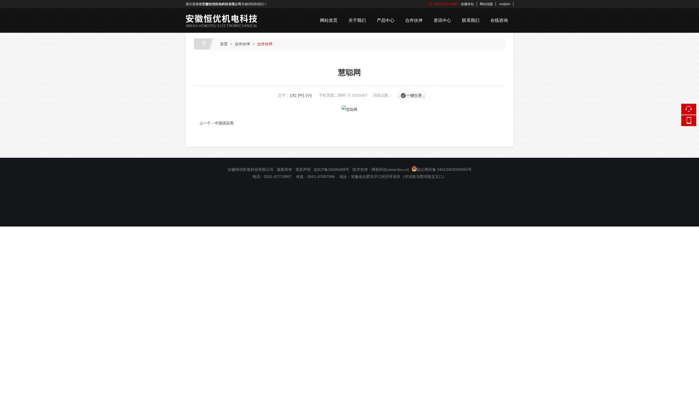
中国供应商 (224, 123)
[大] (293, 95)
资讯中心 (442, 20)
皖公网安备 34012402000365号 (444, 169)
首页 (224, 44)
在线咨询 (499, 20)
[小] (309, 95)
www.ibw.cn (398, 169)
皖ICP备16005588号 (332, 169)
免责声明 (303, 169)
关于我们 (357, 20)
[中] (301, 95)
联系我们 (470, 20)
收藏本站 (467, 4)
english (504, 4)
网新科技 (379, 169)
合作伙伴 (414, 20)
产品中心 (385, 20)
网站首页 (328, 20)
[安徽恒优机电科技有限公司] (222, 12)
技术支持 (360, 169)
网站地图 (486, 4)
